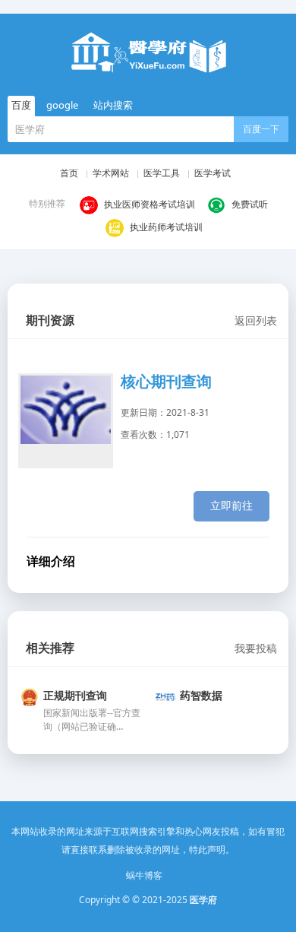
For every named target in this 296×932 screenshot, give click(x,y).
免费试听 (249, 204)
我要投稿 (256, 648)
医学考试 (212, 172)
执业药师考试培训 (166, 226)
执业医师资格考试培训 (149, 204)
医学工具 (161, 172)
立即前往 (231, 505)
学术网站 (111, 172)
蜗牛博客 (144, 875)
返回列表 (256, 320)
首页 (69, 172)
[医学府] (148, 52)
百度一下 (261, 128)
